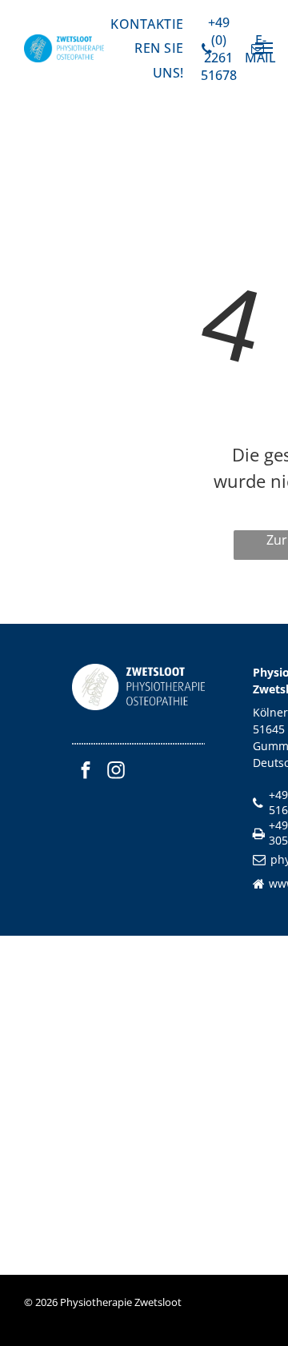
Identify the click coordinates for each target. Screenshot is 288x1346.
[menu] (264, 48)
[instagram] (116, 772)
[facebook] (85, 772)
